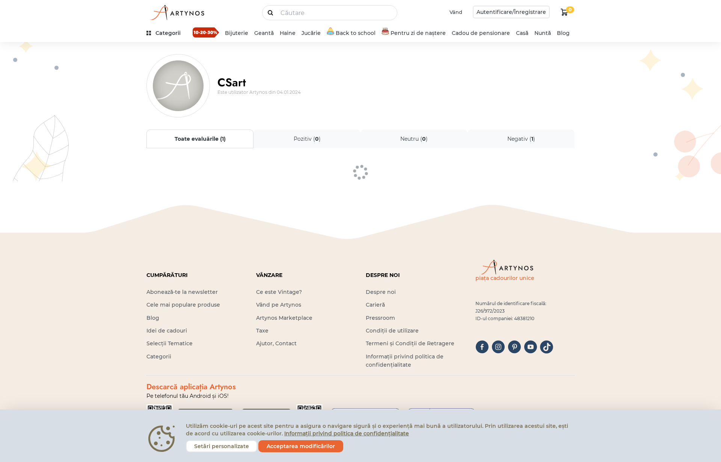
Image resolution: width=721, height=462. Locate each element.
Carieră (375, 304)
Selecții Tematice (169, 343)
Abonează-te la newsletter (182, 292)
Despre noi (381, 292)
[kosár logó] (564, 12)
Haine (288, 33)
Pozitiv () (307, 138)
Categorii (158, 356)
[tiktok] (546, 347)
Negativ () (521, 138)
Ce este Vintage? (279, 292)
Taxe (262, 330)
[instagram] (498, 347)
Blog (563, 33)
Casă (522, 33)
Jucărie (311, 33)
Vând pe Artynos (278, 304)
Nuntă (542, 33)
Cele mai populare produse (183, 304)
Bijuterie (236, 33)
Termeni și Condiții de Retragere (410, 343)
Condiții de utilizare (392, 330)
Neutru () (414, 138)
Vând (455, 12)
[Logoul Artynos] (176, 12)
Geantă (264, 33)
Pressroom (380, 318)
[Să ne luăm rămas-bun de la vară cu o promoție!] (206, 32)
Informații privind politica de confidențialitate (346, 433)
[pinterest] (514, 347)
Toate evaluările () (200, 138)
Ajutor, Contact (276, 343)
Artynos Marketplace (284, 318)
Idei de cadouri (166, 330)
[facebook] (482, 347)
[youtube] (530, 347)
